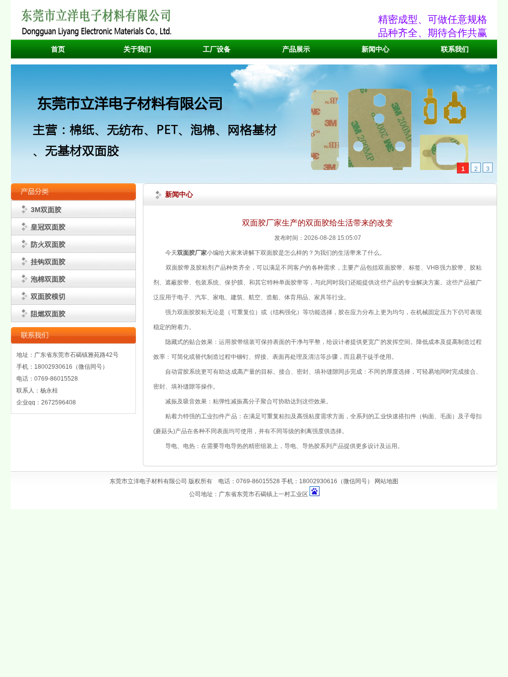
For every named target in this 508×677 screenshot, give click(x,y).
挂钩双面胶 (48, 262)
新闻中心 (375, 49)
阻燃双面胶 (48, 314)
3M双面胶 (46, 210)
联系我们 (455, 49)
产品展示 (296, 49)
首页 (58, 49)
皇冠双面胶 (48, 227)
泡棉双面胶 (48, 279)
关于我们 (137, 49)
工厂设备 (217, 49)
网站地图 (386, 481)
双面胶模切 (48, 296)
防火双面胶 (48, 244)
